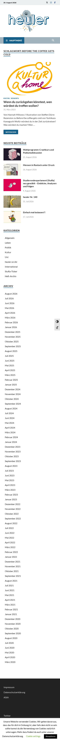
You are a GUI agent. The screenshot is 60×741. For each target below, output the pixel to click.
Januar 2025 (11, 384)
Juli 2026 (9, 298)
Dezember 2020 (12, 619)
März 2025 (10, 375)
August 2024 (11, 408)
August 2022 (11, 523)
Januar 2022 (11, 556)
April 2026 (10, 312)
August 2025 (11, 351)
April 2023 (10, 485)
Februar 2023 (11, 494)
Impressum (9, 687)
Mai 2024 (9, 422)
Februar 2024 (11, 437)
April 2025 (10, 370)
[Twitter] (47, 2)
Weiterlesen (9, 131)
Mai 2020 (9, 652)
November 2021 (13, 566)
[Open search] (53, 40)
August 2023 (11, 465)
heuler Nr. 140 (30, 197)
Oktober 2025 (12, 341)
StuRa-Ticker (11, 271)
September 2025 (13, 346)
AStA (6, 697)
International (11, 266)
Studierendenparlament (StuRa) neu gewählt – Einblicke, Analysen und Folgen (40, 183)
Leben (8, 242)
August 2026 (11, 293)
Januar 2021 (11, 614)
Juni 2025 (9, 360)
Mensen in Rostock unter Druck (39, 165)
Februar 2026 (11, 322)
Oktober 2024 (12, 399)
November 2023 (13, 451)
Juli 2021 (9, 585)
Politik (8, 247)
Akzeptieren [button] (50, 736)
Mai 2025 (9, 365)
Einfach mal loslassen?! (34, 212)
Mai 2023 (9, 480)
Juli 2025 (9, 355)
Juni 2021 (9, 590)
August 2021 (11, 580)
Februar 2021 (11, 609)
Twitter (7, 715)
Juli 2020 (9, 643)
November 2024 (13, 394)
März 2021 (10, 604)
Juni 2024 (9, 418)
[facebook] (55, 2)
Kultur (6, 98)
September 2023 (13, 461)
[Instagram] (51, 2)
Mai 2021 (9, 595)
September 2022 (13, 518)
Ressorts (15, 98)
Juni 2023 (9, 475)
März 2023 (10, 489)
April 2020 (10, 657)
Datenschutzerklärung (14, 692)
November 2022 (13, 509)
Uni (6, 257)
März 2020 (10, 662)
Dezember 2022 (12, 504)
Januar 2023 (11, 499)
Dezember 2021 (12, 561)
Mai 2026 (9, 308)
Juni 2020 (9, 647)
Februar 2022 (11, 552)
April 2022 (10, 542)
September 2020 (13, 633)
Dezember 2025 (12, 332)
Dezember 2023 (12, 446)
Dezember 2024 (12, 389)
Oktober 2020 (12, 628)
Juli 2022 (9, 528)
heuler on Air (11, 261)
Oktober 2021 (12, 571)
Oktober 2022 (12, 513)
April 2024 (10, 427)
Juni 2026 (9, 303)
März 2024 (10, 432)
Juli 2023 (9, 470)
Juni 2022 (9, 532)
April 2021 (10, 599)
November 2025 (13, 336)
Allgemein (10, 238)
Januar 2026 (11, 327)
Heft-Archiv (10, 276)
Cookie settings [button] (33, 736)
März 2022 (10, 547)
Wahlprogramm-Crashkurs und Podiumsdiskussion (38, 151)
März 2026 (10, 317)
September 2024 (13, 403)
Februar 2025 (11, 379)
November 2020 (13, 623)
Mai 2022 (9, 537)
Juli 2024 (9, 413)
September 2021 (13, 576)
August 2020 (11, 638)
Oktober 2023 (12, 456)
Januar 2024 (11, 442)
